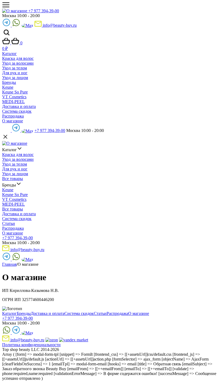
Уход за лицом (15, 77)
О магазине (12, 121)
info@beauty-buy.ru (59, 25)
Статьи (8, 223)
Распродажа (13, 116)
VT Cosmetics (14, 97)
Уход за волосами (18, 63)
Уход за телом (14, 68)
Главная (9, 264)
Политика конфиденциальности (31, 344)
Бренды (9, 82)
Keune (7, 87)
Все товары (12, 178)
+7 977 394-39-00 (43, 11)
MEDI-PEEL (13, 101)
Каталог (9, 53)
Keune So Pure (15, 92)
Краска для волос (18, 58)
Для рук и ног (15, 73)
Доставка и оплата (19, 106)
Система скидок (17, 111)
